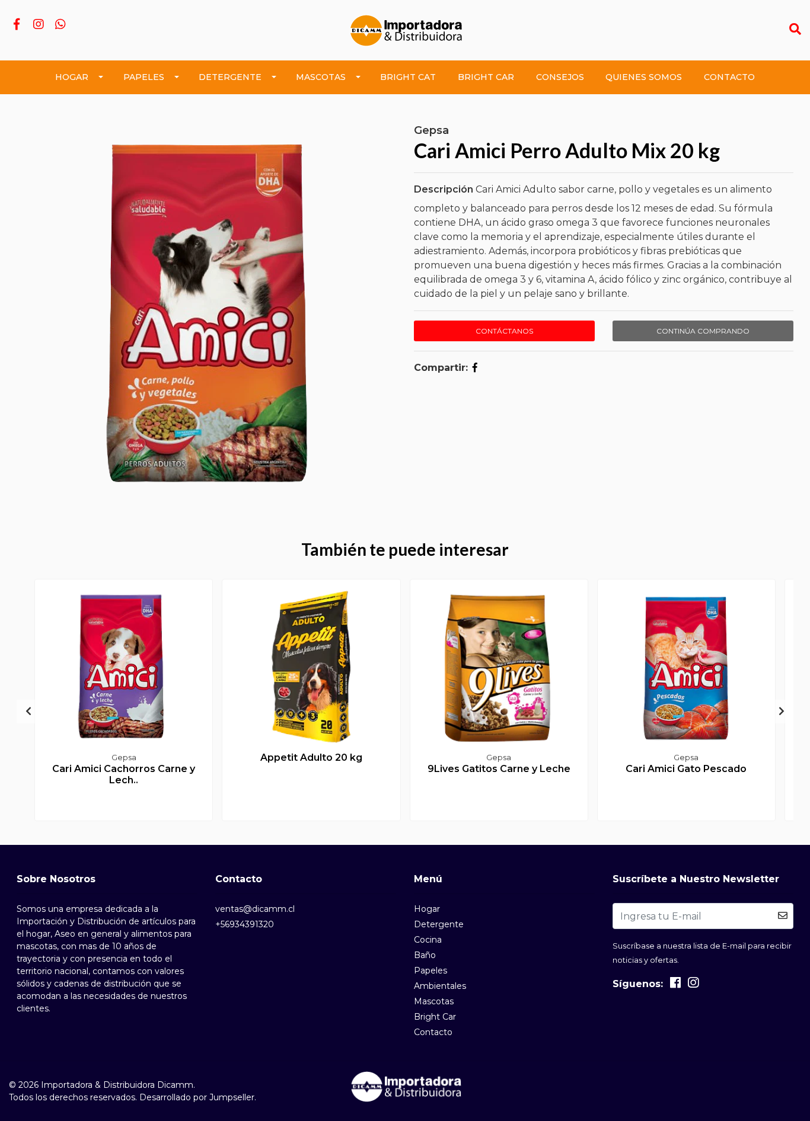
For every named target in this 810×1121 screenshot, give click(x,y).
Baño (425, 955)
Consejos (560, 77)
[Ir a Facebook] (16, 25)
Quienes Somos (643, 77)
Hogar (71, 77)
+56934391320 (244, 924)
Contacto (729, 77)
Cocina (428, 939)
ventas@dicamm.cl (255, 909)
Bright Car (486, 77)
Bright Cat (408, 77)
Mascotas (321, 77)
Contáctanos (504, 330)
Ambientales (440, 986)
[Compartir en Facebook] (475, 367)
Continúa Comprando (703, 330)
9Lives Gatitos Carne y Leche (499, 768)
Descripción (443, 189)
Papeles (143, 77)
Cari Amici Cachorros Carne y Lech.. (123, 774)
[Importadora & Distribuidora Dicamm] (405, 29)
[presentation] (28, 711)
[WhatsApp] (60, 25)
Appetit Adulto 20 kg (311, 757)
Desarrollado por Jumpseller (196, 1097)
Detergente (230, 77)
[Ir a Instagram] (38, 25)
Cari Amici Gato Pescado (686, 768)
